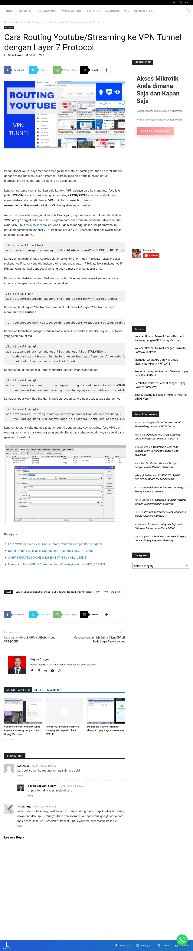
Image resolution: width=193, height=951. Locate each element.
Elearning (112, 11)
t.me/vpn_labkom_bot (38, 225)
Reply (20, 775)
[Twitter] (158, 945)
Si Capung (24, 806)
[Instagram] (180, 2)
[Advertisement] (64, 159)
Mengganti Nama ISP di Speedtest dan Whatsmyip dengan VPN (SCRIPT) (56, 564)
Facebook (125, 945)
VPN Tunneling (112, 591)
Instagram (146, 945)
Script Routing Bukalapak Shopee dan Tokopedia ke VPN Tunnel (50, 551)
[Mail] (47, 671)
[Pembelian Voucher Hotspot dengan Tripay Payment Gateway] (106, 711)
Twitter (166, 945)
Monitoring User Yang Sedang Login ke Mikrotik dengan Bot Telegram (156, 450)
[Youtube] (186, 2)
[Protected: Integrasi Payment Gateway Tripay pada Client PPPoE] (64, 711)
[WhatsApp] (60, 671)
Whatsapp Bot (72, 11)
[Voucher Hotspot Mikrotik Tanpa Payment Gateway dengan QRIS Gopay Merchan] (23, 711)
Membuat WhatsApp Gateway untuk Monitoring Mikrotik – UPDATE (156, 361)
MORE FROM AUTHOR (47, 690)
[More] (106, 70)
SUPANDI (23, 766)
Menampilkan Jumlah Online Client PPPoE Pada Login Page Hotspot (99, 639)
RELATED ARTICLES (18, 690)
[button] (188, 11)
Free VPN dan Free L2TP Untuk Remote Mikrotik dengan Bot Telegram (55, 544)
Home (10, 11)
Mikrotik (24, 11)
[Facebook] (174, 2)
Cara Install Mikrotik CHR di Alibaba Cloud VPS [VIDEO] (29, 639)
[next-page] (12, 741)
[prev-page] (6, 741)
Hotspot (93, 11)
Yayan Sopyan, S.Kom (42, 786)
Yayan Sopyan (15, 54)
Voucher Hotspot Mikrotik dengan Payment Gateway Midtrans (160, 350)
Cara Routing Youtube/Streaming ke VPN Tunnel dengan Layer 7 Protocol (54, 591)
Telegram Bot (46, 11)
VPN (98, 591)
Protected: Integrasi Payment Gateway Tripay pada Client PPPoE (62, 730)
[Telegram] (54, 671)
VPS (126, 11)
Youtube (184, 945)
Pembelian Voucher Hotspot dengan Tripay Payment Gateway (160, 385)
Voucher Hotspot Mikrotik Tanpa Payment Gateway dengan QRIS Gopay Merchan (22, 730)
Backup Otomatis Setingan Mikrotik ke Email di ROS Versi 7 (161, 396)
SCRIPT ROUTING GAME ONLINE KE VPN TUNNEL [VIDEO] (47, 557)
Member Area (143, 11)
